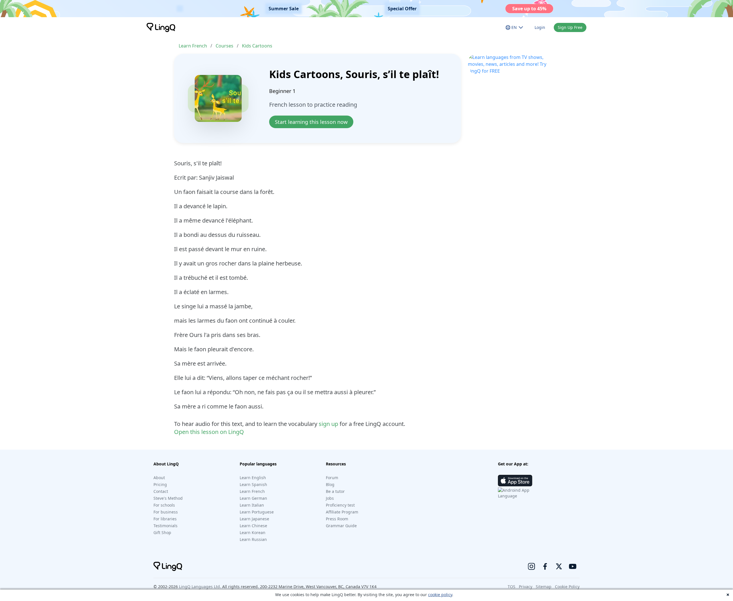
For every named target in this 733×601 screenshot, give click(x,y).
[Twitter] (559, 566)
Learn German (253, 498)
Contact (160, 491)
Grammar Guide (341, 525)
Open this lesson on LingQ (209, 432)
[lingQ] (161, 27)
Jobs (330, 498)
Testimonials (165, 525)
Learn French (193, 46)
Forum (332, 477)
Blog (330, 484)
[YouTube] (573, 566)
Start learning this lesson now (311, 121)
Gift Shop (162, 532)
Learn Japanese (254, 518)
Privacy (525, 586)
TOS (511, 586)
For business (165, 512)
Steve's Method (168, 498)
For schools (164, 505)
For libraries (165, 518)
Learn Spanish (253, 484)
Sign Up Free (570, 27)
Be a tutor (335, 491)
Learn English (253, 477)
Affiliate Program (342, 512)
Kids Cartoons (257, 46)
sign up (328, 424)
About (159, 477)
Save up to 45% (529, 8)
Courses (224, 46)
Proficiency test (340, 505)
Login (540, 27)
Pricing (160, 484)
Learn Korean (252, 532)
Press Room (337, 518)
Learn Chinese (253, 525)
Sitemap (543, 586)
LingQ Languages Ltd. (200, 586)
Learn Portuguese (257, 512)
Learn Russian (253, 539)
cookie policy (440, 594)
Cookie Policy (567, 586)
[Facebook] (545, 566)
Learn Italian (252, 505)
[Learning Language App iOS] (515, 480)
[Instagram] (531, 566)
